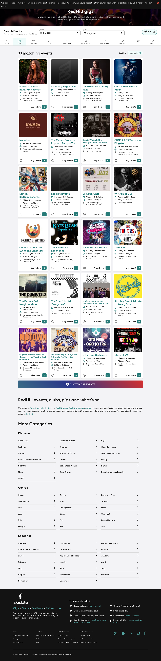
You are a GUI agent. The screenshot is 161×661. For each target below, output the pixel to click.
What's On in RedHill (39, 408)
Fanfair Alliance (132, 616)
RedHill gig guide (76, 408)
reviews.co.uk (95, 606)
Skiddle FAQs (85, 635)
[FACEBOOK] (145, 634)
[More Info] (21, 107)
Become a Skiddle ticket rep (68, 642)
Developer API (63, 635)
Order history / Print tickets (45, 635)
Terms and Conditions (20, 635)
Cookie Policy (18, 642)
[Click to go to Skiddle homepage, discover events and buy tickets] (20, 598)
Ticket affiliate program (66, 639)
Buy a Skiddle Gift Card (88, 642)
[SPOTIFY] (123, 634)
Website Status (63, 632)
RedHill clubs (62, 408)
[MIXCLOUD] (130, 634)
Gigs (16, 608)
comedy (88, 408)
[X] (115, 634)
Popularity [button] (133, 53)
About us (39, 632)
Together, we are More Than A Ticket (90, 621)
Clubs (25, 608)
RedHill (29, 414)
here (140, 3)
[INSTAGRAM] (138, 634)
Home (15, 632)
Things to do (53, 608)
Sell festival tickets (87, 639)
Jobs (37, 642)
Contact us (39, 639)
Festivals (37, 608)
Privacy (15, 639)
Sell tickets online (86, 632)
